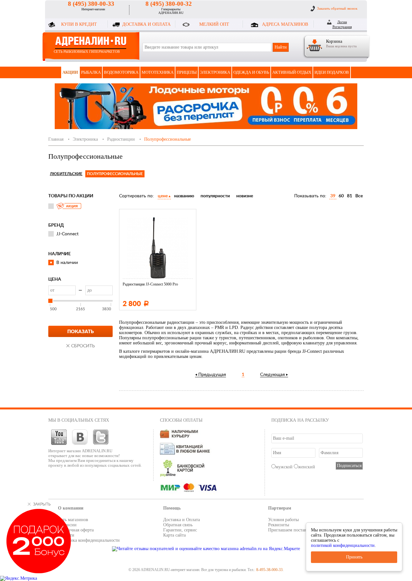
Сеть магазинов (73, 519)
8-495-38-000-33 (269, 569)
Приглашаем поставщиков (293, 530)
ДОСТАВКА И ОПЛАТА (146, 24)
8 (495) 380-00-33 (91, 3)
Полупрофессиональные (115, 174)
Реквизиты (278, 524)
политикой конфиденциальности (343, 545)
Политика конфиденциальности (89, 540)
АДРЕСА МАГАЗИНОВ (285, 24)
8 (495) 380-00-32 (168, 3)
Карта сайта (174, 535)
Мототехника (157, 72)
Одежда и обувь (251, 72)
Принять (354, 557)
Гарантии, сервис (180, 530)
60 (341, 196)
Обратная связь (177, 524)
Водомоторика (121, 72)
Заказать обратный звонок (337, 8)
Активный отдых (291, 72)
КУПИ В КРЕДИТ (79, 24)
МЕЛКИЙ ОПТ (214, 24)
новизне (244, 196)
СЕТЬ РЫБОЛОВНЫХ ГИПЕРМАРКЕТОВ (87, 51)
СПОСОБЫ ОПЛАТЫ (181, 420)
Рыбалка (91, 72)
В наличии (67, 262)
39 (332, 196)
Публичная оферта (76, 530)
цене (163, 196)
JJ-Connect (67, 234)
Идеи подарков (331, 72)
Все (359, 196)
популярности (215, 196)
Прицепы (187, 72)
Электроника (215, 72)
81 (349, 196)
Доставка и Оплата (181, 519)
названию (184, 196)
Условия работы (283, 519)
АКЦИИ (70, 72)
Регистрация (342, 27)
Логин (342, 22)
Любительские (66, 174)
